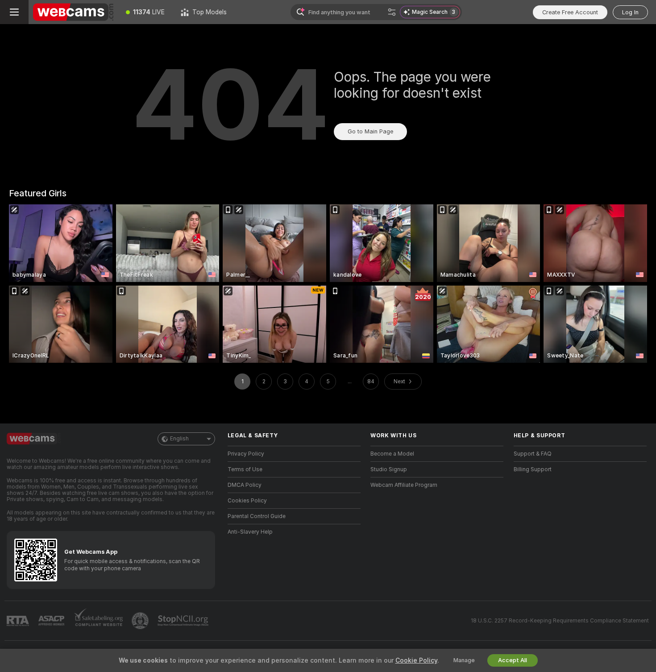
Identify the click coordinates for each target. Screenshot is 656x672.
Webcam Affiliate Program (403, 485)
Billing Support (533, 469)
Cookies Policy (247, 501)
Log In (630, 12)
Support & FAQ (533, 454)
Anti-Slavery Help (250, 532)
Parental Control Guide (257, 516)
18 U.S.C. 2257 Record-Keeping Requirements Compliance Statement (560, 621)
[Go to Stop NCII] (184, 620)
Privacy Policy (246, 454)
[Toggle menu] (14, 12)
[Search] (392, 12)
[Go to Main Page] (73, 12)
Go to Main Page (370, 131)
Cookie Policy (416, 660)
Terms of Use (245, 469)
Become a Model (392, 454)
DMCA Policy (245, 485)
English (179, 439)
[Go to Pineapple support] (141, 620)
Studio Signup (388, 469)
